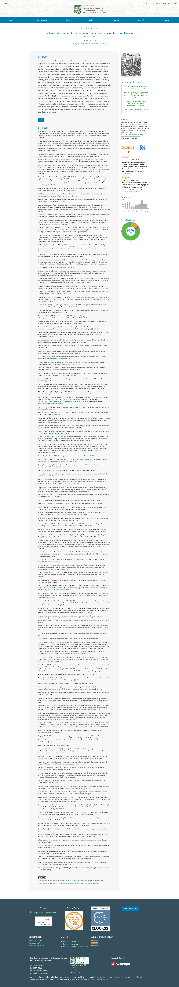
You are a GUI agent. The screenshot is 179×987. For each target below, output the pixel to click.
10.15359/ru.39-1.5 (127, 173)
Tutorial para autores (71, 941)
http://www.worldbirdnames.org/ (67, 461)
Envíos (91, 20)
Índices (116, 20)
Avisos (68, 20)
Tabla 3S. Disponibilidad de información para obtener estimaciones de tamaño (135, 103)
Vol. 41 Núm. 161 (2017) (89, 28)
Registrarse (167, 3)
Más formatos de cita (130, 138)
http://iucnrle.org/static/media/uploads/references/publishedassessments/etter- (63, 401)
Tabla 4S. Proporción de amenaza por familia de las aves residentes (135, 111)
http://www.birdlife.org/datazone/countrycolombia (53, 196)
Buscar (167, 20)
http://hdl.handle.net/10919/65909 (50, 561)
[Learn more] (130, 266)
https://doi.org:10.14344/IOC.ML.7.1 (83, 459)
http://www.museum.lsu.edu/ (93, 710)
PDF (41, 120)
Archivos (12, 20)
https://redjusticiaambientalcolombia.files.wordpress (54, 671)
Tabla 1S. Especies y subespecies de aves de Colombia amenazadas (136, 88)
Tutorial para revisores (71, 944)
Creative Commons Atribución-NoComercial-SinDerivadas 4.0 (84, 880)
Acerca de (141, 20)
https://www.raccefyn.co (39, 971)
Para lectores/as (35, 940)
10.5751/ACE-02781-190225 (130, 191)
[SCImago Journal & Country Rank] (43, 913)
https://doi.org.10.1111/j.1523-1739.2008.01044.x (58, 590)
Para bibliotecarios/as (37, 945)
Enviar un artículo (130, 909)
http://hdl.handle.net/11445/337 (59, 433)
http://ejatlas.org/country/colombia (61, 359)
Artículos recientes (40, 20)
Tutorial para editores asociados (75, 946)
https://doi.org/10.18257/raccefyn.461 (132, 134)
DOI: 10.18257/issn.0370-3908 (152, 3)
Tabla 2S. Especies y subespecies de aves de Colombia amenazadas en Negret (135, 95)
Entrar (175, 3)
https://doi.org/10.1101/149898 (52, 661)
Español (7, 3)
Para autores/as (35, 943)
